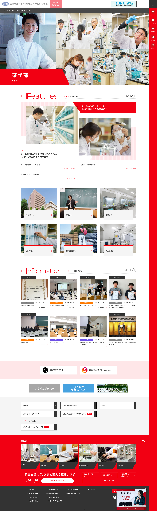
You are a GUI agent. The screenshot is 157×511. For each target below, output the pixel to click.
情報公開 (31, 489)
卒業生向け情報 (53, 489)
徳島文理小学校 (107, 475)
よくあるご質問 (33, 493)
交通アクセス (153, 14)
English (25, 405)
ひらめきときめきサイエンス (31, 414)
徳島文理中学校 (88, 475)
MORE (128, 95)
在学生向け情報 (33, 497)
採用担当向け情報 (53, 497)
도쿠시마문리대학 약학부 (70, 405)
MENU (153, 5)
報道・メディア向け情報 (55, 501)
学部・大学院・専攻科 (17, 10)
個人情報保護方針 (73, 489)
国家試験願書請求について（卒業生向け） (74, 414)
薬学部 (28, 10)
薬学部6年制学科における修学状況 (33, 427)
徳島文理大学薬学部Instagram (100, 370)
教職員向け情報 (53, 493)
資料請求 (153, 31)
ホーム (6, 10)
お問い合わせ (153, 23)
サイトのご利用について (75, 493)
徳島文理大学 (125, 475)
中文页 (104, 405)
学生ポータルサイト (109, 481)
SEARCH (153, 40)
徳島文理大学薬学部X (57, 370)
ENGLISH (153, 48)
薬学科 (16, 81)
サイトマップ (91, 489)
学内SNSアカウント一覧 (57, 480)
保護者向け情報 (33, 501)
